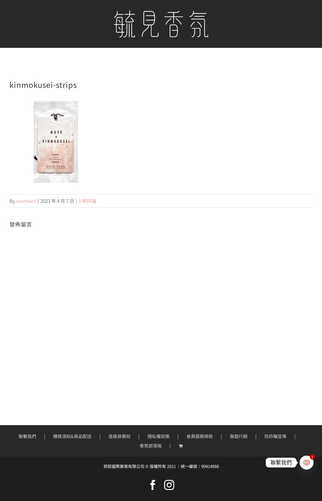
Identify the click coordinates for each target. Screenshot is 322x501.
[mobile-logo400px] (161, 12)
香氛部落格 (151, 445)
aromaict (26, 200)
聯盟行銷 (238, 436)
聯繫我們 (27, 436)
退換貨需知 (119, 436)
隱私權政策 (158, 436)
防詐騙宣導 (275, 436)
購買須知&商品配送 (72, 436)
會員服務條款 (199, 436)
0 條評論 (87, 200)
